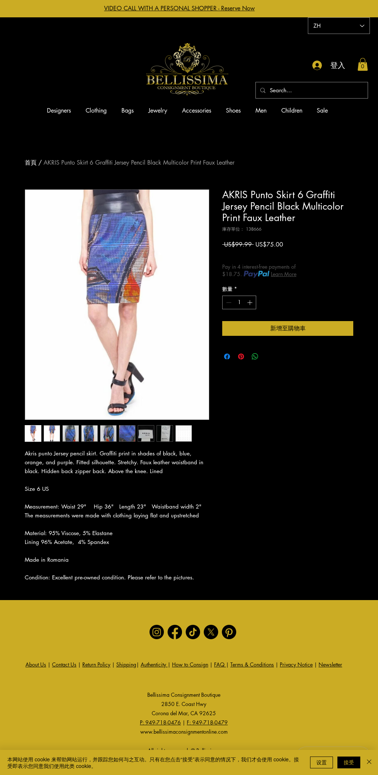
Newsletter (330, 664)
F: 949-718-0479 (207, 722)
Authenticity (154, 664)
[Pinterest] (229, 632)
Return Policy (96, 664)
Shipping (126, 664)
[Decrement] (228, 302)
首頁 (31, 162)
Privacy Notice (296, 664)
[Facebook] (175, 632)
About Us (35, 664)
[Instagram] (157, 632)
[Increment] (250, 302)
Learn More (283, 274)
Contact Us (64, 664)
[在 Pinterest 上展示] (241, 356)
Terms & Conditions (252, 664)
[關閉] (369, 762)
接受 (349, 762)
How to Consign (190, 664)
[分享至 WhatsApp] (255, 356)
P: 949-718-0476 (160, 722)
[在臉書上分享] (227, 356)
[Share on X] (269, 356)
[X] (211, 632)
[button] (362, 64)
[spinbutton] (239, 302)
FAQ (220, 664)
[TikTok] (193, 632)
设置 (321, 762)
